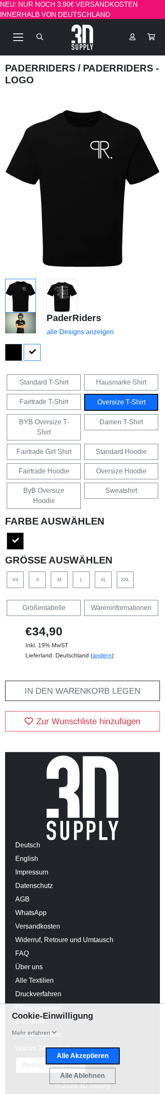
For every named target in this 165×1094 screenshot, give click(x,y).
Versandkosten (37, 926)
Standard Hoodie (121, 451)
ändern (102, 655)
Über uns (29, 966)
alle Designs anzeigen (80, 331)
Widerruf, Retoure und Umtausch (64, 939)
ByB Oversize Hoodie (43, 495)
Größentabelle (44, 607)
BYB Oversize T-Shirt (44, 427)
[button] (151, 37)
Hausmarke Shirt (121, 382)
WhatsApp (31, 912)
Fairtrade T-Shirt (43, 401)
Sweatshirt (121, 490)
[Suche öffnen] (39, 37)
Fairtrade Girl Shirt (44, 451)
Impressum (31, 872)
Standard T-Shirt (44, 382)
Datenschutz (34, 885)
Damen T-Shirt (121, 422)
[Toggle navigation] (18, 37)
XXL (125, 579)
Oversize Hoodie (121, 471)
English (26, 858)
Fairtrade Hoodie (44, 471)
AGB (22, 899)
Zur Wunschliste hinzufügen (88, 721)
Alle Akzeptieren (83, 1055)
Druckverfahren (38, 994)
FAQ (22, 953)
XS (15, 579)
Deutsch (27, 845)
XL (103, 579)
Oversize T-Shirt (121, 402)
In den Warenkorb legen (82, 690)
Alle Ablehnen (82, 1075)
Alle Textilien (34, 980)
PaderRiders (41, 68)
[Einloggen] (132, 37)
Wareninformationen (121, 607)
